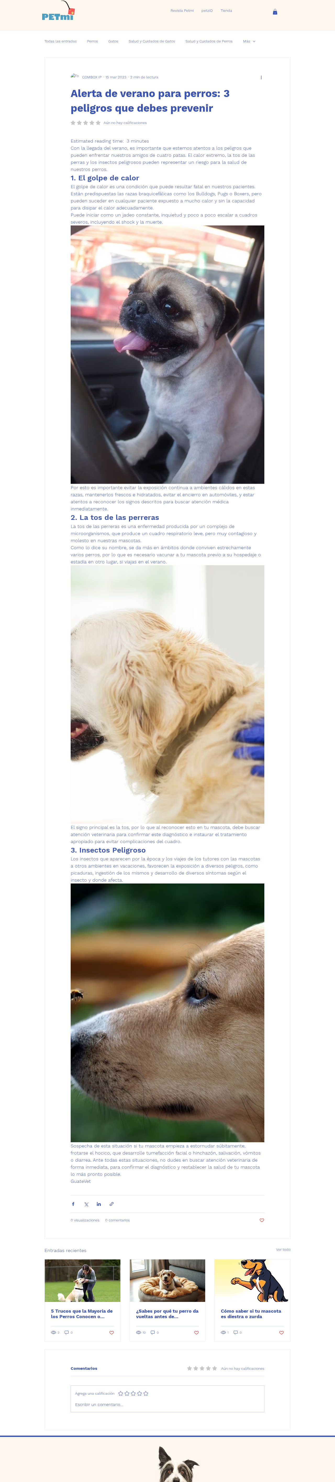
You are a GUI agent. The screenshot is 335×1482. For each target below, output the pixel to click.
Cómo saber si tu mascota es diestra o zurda (251, 1313)
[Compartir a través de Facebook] (73, 1203)
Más (246, 41)
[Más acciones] (261, 77)
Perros (92, 41)
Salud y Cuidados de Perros (209, 41)
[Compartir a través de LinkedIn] (98, 1203)
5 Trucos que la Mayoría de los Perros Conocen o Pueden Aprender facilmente (82, 1313)
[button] (275, 12)
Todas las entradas (60, 41)
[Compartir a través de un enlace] (111, 1203)
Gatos (113, 41)
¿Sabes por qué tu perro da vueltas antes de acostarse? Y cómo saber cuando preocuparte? (167, 1313)
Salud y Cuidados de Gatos (152, 41)
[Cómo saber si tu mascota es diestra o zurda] (252, 1280)
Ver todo (283, 1249)
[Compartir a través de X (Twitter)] (85, 1203)
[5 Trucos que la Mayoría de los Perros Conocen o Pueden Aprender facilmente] (82, 1280)
